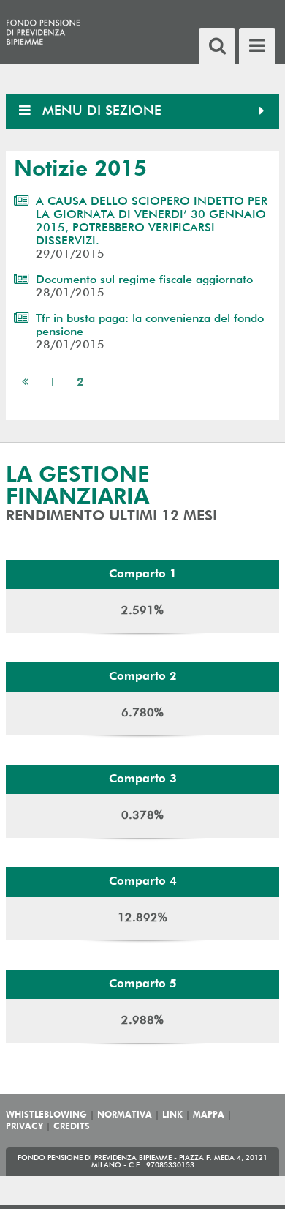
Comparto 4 (143, 882)
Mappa (208, 1115)
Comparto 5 (143, 984)
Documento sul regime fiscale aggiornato (144, 280)
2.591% (142, 611)
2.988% (142, 1021)
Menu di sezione (100, 111)
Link (172, 1115)
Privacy (24, 1127)
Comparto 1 (143, 574)
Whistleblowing (46, 1115)
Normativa (124, 1115)
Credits (71, 1127)
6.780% (142, 713)
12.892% (142, 918)
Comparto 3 (143, 779)
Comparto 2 (143, 677)
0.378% (142, 816)
